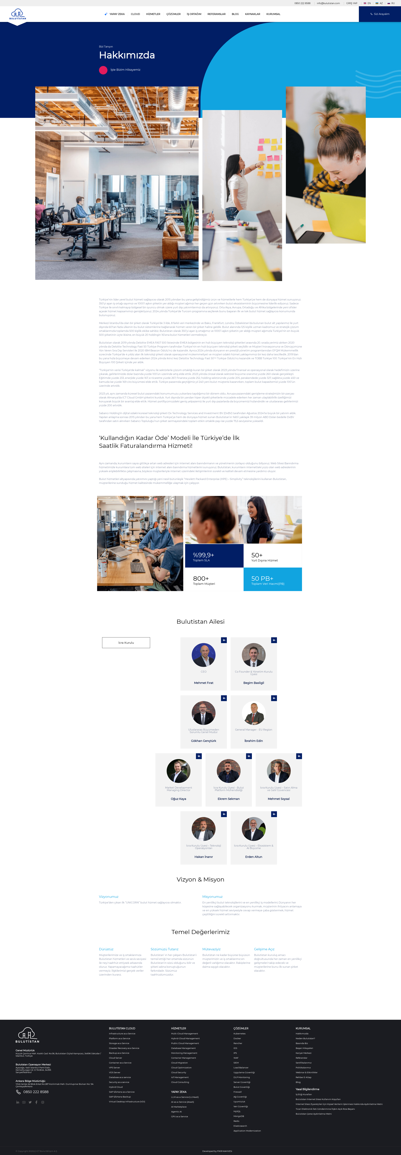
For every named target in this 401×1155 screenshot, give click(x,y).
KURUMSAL (273, 14)
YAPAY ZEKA (117, 14)
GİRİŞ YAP (351, 3)
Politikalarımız (303, 1067)
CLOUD (135, 14)
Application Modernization (247, 1130)
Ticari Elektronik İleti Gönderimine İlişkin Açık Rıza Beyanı (325, 1109)
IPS (235, 1053)
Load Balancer (241, 1067)
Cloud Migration (179, 1062)
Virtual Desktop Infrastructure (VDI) (127, 1101)
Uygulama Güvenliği (244, 1072)
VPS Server (114, 1067)
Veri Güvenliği (241, 1106)
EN (369, 3)
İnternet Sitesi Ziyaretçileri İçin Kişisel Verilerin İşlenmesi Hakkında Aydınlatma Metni (339, 1104)
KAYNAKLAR (252, 14)
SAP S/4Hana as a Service (122, 1092)
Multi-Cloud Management (184, 1033)
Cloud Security (178, 1072)
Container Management (183, 1058)
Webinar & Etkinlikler (307, 1072)
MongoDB (239, 1116)
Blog (298, 1082)
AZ (381, 3)
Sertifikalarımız (304, 1062)
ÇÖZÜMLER (174, 14)
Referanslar (301, 1058)
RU (393, 3)
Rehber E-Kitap (303, 1077)
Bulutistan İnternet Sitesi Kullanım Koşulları (318, 1099)
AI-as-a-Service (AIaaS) (182, 1102)
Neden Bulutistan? (305, 1038)
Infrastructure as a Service (122, 1033)
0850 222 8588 (302, 3)
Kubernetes (239, 1033)
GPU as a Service (179, 1116)
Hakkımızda (302, 1033)
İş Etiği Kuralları (304, 1094)
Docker (237, 1038)
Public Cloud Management (185, 1043)
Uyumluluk (239, 1101)
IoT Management (180, 1077)
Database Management (183, 1048)
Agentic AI (176, 1111)
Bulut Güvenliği (242, 1087)
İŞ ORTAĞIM (194, 14)
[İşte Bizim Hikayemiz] (200, 63)
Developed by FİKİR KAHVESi (217, 1151)
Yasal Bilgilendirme (307, 1089)
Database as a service (120, 1077)
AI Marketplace (179, 1106)
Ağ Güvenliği (240, 1096)
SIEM (236, 1062)
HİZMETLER (153, 14)
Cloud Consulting (180, 1082)
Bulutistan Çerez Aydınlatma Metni (314, 1114)
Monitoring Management (184, 1053)
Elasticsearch (240, 1126)
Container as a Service (120, 1062)
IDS (235, 1048)
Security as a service (119, 1082)
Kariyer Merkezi (304, 1053)
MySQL (237, 1111)
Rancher (238, 1043)
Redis (236, 1121)
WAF (236, 1058)
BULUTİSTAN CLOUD (122, 1028)
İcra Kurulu (126, 643)
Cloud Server (115, 1058)
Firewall (238, 1092)
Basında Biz (302, 1043)
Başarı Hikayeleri (304, 1048)
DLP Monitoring (242, 1077)
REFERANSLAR (217, 14)
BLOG (235, 14)
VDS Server (114, 1072)
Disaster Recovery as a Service (124, 1048)
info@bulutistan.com (328, 3)
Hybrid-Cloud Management (185, 1038)
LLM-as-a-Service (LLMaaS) (185, 1097)
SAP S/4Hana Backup (120, 1096)
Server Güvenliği (242, 1082)
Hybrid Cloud (116, 1087)
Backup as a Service (119, 1053)
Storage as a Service (119, 1043)
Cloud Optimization (181, 1067)
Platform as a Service (119, 1038)
